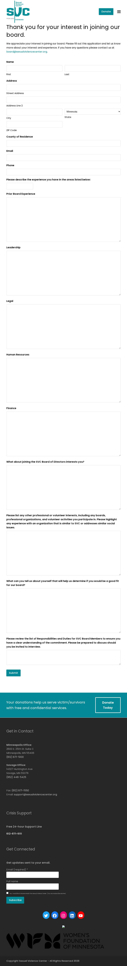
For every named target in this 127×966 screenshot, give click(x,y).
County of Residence (19, 136)
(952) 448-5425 (16, 777)
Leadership (13, 247)
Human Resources (17, 354)
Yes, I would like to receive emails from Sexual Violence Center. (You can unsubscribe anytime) (37, 893)
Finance (11, 408)
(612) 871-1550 (20, 790)
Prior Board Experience (20, 194)
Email (9, 151)
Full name (12, 881)
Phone (10, 165)
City (8, 118)
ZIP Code (11, 130)
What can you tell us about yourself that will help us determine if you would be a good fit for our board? (62, 583)
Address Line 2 (14, 105)
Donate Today (108, 705)
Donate (106, 11)
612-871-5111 (14, 833)
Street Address (15, 93)
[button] (119, 11)
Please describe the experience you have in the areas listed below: (48, 179)
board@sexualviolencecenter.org (26, 51)
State (68, 117)
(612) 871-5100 (15, 757)
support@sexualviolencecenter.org (35, 794)
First (8, 74)
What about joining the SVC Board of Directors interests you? (45, 462)
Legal (9, 301)
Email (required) (17, 869)
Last (67, 74)
